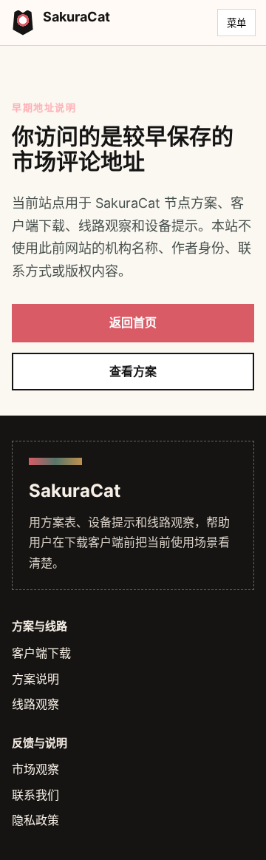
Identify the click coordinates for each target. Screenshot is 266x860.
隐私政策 (35, 820)
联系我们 (35, 795)
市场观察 (35, 769)
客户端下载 (41, 653)
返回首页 (133, 322)
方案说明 (35, 678)
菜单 (236, 23)
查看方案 (133, 371)
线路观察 (35, 704)
